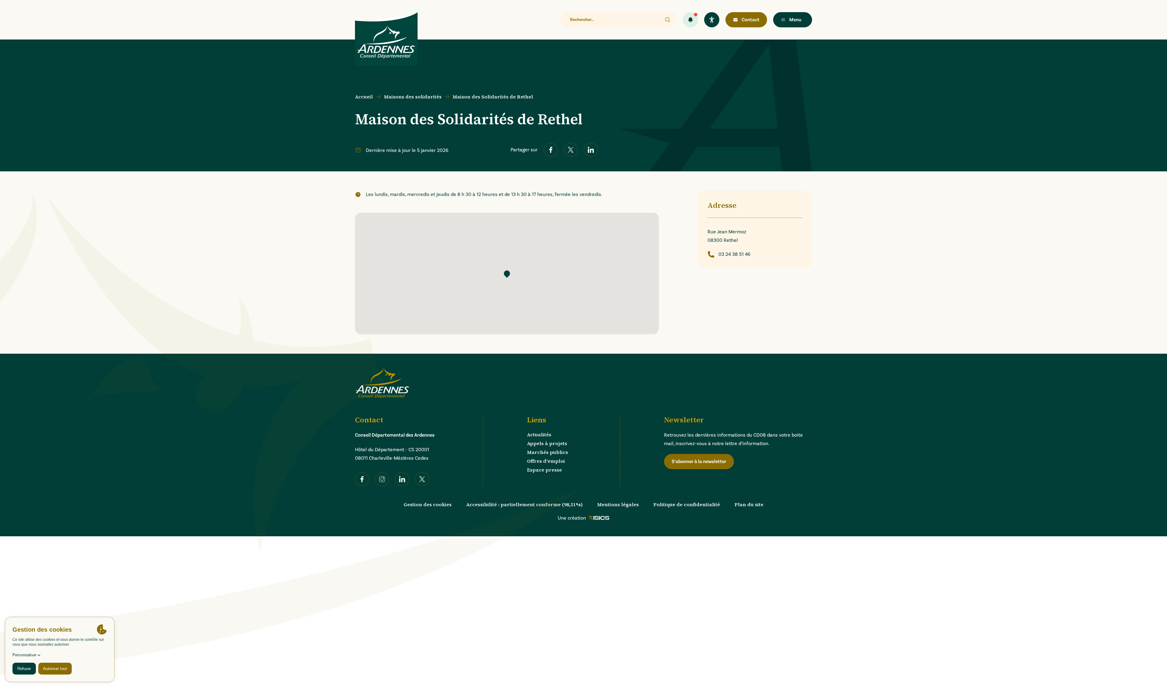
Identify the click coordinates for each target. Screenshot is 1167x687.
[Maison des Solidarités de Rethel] (507, 273)
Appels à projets (547, 443)
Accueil (364, 96)
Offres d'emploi (546, 461)
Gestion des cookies (428, 504)
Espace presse (544, 469)
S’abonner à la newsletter (699, 461)
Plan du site (749, 504)
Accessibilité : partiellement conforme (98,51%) (524, 504)
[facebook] (551, 150)
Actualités (539, 434)
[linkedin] (591, 150)
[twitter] (571, 150)
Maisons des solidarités (413, 96)
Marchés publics (547, 452)
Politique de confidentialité (686, 504)
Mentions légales (618, 504)
